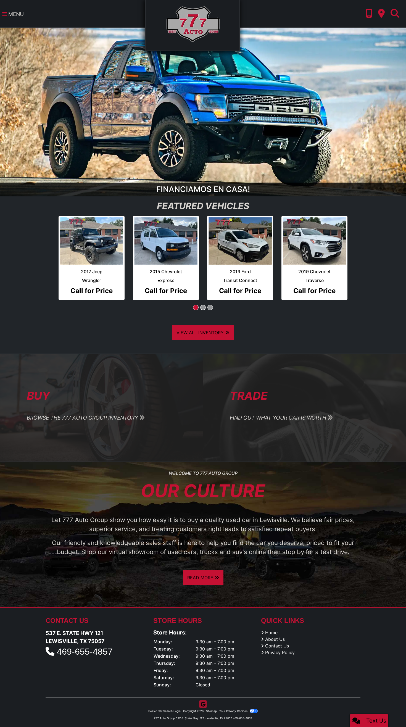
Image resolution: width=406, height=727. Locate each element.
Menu (15, 14)
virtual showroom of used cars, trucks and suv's (178, 541)
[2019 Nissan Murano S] (240, 235)
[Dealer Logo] (192, 25)
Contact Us (277, 635)
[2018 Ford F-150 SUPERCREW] (314, 235)
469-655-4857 (85, 641)
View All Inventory (200, 322)
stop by (293, 541)
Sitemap (211, 700)
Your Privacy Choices (233, 700)
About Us (275, 628)
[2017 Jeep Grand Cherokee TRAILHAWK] (91, 235)
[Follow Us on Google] (203, 693)
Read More (201, 567)
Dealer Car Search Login (164, 700)
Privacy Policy (280, 641)
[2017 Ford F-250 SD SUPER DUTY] (165, 235)
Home (271, 622)
